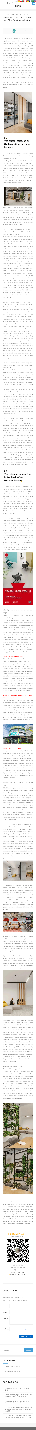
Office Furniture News (12, 1367)
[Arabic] (32, 1)
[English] (35, 1)
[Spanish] (19, 1)
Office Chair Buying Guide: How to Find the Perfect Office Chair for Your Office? (18, 1395)
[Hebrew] (16, 1)
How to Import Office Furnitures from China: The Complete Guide (17, 1402)
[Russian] (21, 1)
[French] (30, 1)
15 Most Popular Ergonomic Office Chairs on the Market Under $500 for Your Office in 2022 (19, 1409)
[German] (28, 1)
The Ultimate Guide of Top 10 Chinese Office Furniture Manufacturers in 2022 (18, 1416)
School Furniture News (12, 1371)
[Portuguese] (23, 1)
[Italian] (25, 1)
